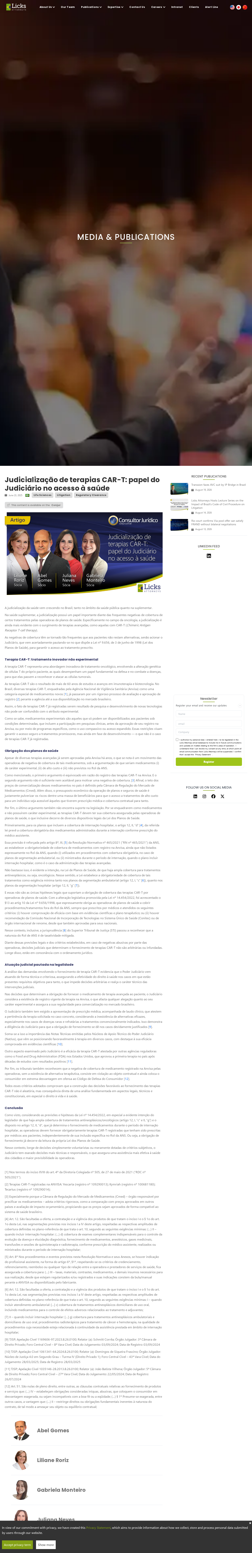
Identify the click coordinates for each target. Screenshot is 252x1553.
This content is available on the (36, 505)
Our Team (68, 7)
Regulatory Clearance (91, 495)
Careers (156, 7)
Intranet (177, 7)
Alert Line (211, 7)
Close (250, 1523)
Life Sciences (42, 495)
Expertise (114, 7)
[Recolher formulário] (240, 706)
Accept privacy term (17, 1545)
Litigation (63, 495)
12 (126, 1079)
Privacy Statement (203, 754)
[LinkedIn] (195, 796)
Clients (194, 7)
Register (209, 761)
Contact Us (137, 7)
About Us (46, 7)
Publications (90, 7)
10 (59, 1044)
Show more (46, 1545)
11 (69, 1061)
